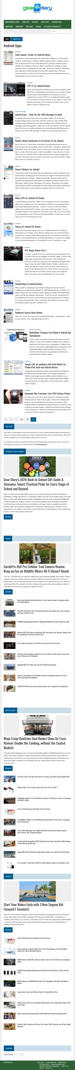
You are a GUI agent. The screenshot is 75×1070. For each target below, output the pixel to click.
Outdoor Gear (56, 22)
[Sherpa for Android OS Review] (8, 236)
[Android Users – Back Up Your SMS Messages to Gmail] (8, 124)
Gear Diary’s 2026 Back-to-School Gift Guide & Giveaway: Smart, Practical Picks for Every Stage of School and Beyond (36, 484)
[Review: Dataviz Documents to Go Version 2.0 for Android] (8, 150)
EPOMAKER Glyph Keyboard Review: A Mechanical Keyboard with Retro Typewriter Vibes (43, 622)
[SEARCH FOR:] (60, 31)
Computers (9, 26)
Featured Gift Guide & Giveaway (15, 451)
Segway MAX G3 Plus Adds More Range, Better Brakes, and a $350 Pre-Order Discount (43, 852)
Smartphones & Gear (12, 22)
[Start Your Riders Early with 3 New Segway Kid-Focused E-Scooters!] (37, 900)
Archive (42, 1068)
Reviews (17, 52)
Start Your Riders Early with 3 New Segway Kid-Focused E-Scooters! (34, 907)
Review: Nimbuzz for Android (27, 169)
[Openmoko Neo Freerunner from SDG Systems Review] (13, 402)
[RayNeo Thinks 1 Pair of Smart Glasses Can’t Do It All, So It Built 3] (9, 792)
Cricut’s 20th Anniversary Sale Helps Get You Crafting (33, 809)
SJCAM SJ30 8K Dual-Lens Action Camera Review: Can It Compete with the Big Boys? (42, 686)
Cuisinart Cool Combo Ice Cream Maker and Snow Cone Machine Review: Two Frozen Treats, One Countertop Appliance (42, 676)
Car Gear (35, 22)
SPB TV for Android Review (38, 86)
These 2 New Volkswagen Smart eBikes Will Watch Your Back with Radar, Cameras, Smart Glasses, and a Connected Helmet (42, 831)
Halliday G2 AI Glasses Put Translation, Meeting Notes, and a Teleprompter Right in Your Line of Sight (44, 1004)
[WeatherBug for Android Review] (8, 293)
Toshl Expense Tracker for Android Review (32, 54)
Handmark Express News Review (28, 312)
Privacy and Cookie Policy (58, 1064)
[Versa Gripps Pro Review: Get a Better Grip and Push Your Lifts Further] (9, 647)
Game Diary (19, 26)
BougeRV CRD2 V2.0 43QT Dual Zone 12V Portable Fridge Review (36, 665)
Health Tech (45, 22)
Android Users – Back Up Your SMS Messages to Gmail (38, 114)
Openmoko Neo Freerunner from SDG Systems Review (47, 393)
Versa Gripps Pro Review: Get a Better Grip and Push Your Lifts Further (38, 643)
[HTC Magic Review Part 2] (13, 259)
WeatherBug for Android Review (28, 284)
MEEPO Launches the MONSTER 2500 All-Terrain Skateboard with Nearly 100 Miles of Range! (43, 982)
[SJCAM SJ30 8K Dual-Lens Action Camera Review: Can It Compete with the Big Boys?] (9, 691)
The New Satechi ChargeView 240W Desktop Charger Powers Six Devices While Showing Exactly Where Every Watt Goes (44, 842)
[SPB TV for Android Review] (14, 95)
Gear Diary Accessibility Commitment (49, 1066)
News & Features (20, 111)
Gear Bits (8, 876)
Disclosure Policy (44, 1064)
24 (27, 419)
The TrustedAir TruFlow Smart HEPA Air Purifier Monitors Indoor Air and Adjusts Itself (43, 863)
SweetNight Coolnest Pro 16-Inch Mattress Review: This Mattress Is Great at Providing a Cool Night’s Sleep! (44, 799)
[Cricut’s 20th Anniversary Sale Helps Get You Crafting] (9, 813)
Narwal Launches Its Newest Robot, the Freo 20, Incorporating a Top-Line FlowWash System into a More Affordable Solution (42, 950)
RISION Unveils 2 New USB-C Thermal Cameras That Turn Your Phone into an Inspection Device (43, 961)
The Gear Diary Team (51, 1062)
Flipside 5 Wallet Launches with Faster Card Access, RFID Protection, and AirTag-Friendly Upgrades (44, 1025)
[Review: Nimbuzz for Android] (8, 178)
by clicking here (42, 444)
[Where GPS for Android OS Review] (8, 207)
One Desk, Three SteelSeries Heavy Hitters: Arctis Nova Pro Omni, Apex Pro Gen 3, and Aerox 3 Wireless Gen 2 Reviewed (43, 655)
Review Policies (62, 1062)
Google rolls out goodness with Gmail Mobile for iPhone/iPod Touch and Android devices (45, 365)
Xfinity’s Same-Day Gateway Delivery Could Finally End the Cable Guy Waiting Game (42, 1013)
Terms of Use (64, 1066)
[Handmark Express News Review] (8, 322)
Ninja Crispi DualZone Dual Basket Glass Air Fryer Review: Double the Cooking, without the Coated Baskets (43, 601)
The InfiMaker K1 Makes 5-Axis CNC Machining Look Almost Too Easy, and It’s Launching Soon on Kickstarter (43, 821)
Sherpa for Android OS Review (28, 226)
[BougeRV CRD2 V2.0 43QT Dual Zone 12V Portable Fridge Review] (9, 669)
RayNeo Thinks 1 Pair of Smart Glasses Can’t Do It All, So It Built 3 (37, 787)
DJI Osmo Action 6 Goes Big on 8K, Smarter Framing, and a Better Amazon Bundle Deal (43, 777)
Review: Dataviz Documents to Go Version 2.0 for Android (39, 140)
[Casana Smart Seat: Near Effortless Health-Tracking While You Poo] (9, 996)
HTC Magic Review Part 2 (35, 250)
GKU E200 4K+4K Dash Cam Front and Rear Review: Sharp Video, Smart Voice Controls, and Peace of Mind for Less (43, 612)
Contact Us (49, 1068)
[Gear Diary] (37, 8)
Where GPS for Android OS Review (29, 198)
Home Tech (25, 22)
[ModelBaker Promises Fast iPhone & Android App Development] (15, 342)
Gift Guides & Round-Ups (52, 26)
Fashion (38, 26)
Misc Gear (29, 26)
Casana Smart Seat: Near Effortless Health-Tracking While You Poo (37, 992)
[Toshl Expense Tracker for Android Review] (8, 64)
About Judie (41, 1062)
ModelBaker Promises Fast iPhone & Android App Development (50, 334)
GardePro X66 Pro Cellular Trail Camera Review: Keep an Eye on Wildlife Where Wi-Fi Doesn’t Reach (36, 569)
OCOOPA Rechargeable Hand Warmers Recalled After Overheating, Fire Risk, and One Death (42, 971)
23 (21, 419)
